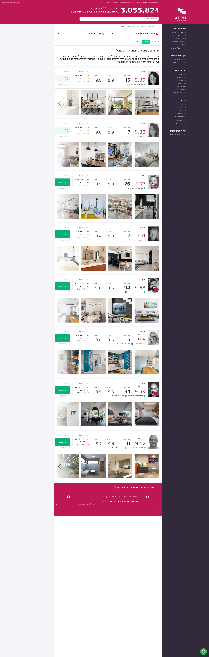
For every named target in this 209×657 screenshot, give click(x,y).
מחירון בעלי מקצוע (178, 48)
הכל (145, 42)
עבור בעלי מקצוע (179, 63)
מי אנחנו (182, 74)
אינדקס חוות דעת (179, 42)
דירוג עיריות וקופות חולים (176, 135)
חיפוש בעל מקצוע (179, 32)
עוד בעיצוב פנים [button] (112, 3)
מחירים (183, 111)
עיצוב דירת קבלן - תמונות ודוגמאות (148, 3)
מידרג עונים (181, 120)
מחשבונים (182, 114)
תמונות (183, 45)
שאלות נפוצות (180, 87)
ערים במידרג (181, 39)
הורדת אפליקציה (179, 36)
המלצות (183, 108)
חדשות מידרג (181, 80)
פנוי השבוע (134, 42)
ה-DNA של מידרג (179, 93)
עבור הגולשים (180, 60)
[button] (57, 504)
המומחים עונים (180, 117)
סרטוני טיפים (181, 123)
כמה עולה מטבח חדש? (127, 3)
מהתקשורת (181, 77)
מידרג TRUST (180, 90)
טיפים (183, 104)
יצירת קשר (181, 84)
